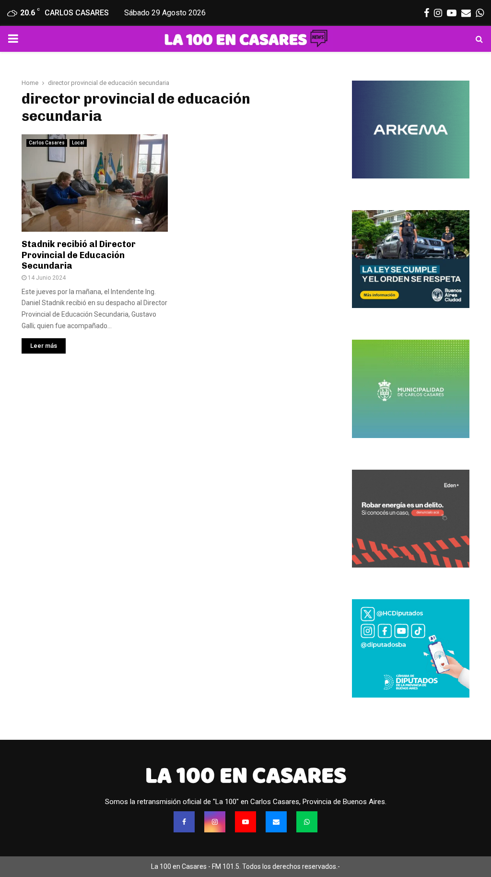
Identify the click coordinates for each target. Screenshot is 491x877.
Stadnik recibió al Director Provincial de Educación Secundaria (79, 255)
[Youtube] (245, 821)
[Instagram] (214, 821)
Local (78, 142)
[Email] (276, 821)
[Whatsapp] (306, 821)
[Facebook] (184, 821)
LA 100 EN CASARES (245, 775)
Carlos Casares (47, 142)
